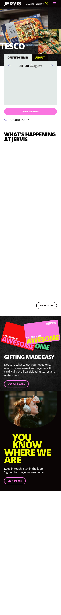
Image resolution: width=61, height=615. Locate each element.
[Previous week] (9, 66)
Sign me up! (15, 480)
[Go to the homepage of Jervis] (12, 4)
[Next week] (51, 66)
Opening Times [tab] (17, 57)
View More (46, 305)
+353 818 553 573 (19, 120)
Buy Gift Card (16, 383)
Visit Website (30, 111)
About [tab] (40, 57)
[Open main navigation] (54, 3)
